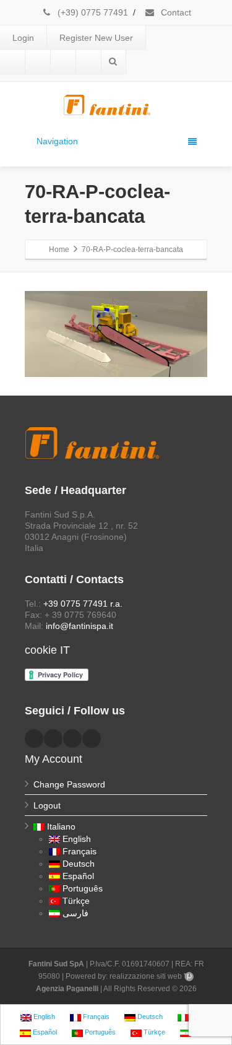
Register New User (96, 38)
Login (23, 38)
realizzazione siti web (146, 976)
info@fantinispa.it (79, 626)
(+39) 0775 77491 (91, 12)
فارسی (75, 913)
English (76, 839)
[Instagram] (88, 62)
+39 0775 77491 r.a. (82, 604)
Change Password (69, 784)
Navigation (57, 141)
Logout (47, 805)
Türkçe (76, 901)
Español (78, 876)
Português (82, 888)
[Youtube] (63, 62)
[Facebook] (12, 62)
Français (79, 851)
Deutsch (78, 864)
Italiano (61, 826)
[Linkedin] (37, 62)
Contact (174, 12)
